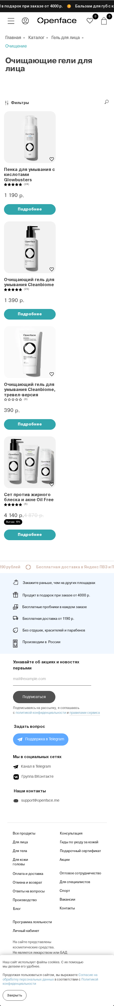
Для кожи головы (20, 862)
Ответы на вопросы (29, 891)
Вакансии (67, 899)
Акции (65, 859)
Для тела (20, 851)
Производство (25, 900)
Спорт (65, 890)
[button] (11, 21)
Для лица (20, 842)
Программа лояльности (32, 922)
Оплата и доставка (28, 873)
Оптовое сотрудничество (80, 873)
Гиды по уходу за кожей (79, 842)
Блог (17, 908)
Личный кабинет (26, 930)
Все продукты (24, 833)
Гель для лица (65, 38)
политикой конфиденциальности (41, 713)
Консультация (71, 833)
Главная (13, 38)
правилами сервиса (84, 713)
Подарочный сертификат (80, 851)
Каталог (36, 38)
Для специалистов (75, 882)
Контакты (67, 908)
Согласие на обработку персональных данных (50, 977)
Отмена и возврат (27, 882)
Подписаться (34, 697)
